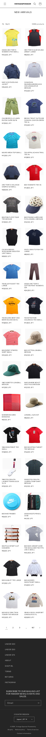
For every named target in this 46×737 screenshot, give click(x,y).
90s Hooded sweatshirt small (32, 581)
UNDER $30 (10, 644)
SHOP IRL (9, 666)
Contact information (24, 733)
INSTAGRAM (10, 682)
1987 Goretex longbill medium (11, 383)
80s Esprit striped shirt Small (10, 351)
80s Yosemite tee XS (32, 185)
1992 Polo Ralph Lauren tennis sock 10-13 (10, 481)
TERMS (8, 671)
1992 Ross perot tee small (10, 448)
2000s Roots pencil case (32, 515)
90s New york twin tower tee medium (10, 613)
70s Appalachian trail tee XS (34, 153)
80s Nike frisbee (9, 514)
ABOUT (8, 660)
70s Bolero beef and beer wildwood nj (11, 319)
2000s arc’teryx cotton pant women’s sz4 (34, 285)
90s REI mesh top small (12, 152)
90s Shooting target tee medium (33, 448)
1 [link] (6, 628)
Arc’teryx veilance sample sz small (11, 186)
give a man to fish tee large (33, 250)
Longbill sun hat (31, 415)
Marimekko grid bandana (9, 416)
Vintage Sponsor (22, 726)
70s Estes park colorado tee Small (33, 319)
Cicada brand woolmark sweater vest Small (11, 251)
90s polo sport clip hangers (10, 547)
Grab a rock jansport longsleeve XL (34, 613)
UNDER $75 (10, 655)
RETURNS (9, 677)
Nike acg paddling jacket (10, 83)
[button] (5, 4)
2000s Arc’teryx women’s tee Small (10, 51)
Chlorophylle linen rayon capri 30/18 (11, 119)
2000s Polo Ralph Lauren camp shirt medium (32, 481)
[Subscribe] (38, 703)
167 (33, 628)
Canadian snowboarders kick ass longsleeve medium (33, 85)
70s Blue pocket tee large (10, 285)
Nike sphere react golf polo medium (32, 383)
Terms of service (32, 729)
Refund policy (20, 729)
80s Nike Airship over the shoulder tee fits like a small (34, 548)
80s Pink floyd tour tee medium (10, 218)
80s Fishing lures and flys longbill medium (33, 218)
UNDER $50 (10, 649)
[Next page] (39, 627)
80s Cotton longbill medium (33, 351)
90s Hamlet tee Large (11, 580)
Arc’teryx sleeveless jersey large (34, 51)
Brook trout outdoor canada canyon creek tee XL (34, 120)
